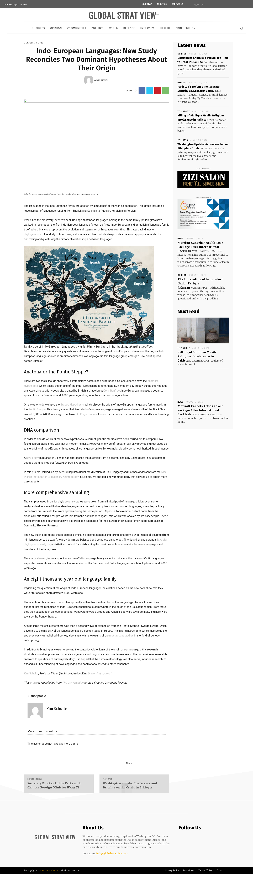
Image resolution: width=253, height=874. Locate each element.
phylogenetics (32, 234)
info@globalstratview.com (112, 853)
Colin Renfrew (111, 390)
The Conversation (72, 682)
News (180, 239)
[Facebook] (142, 90)
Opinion (182, 54)
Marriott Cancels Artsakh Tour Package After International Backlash (200, 247)
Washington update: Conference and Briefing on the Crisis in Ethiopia (130, 785)
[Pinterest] (157, 90)
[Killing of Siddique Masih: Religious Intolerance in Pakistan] (203, 330)
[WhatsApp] (165, 90)
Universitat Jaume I (99, 673)
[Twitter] (149, 90)
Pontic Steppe (37, 409)
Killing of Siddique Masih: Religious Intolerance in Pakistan (197, 356)
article (33, 682)
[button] (241, 28)
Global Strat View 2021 (49, 870)
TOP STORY (183, 111)
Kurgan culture (88, 414)
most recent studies (121, 635)
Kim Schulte (31, 673)
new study (32, 458)
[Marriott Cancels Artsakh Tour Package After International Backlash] (203, 384)
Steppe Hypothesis (72, 404)
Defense (182, 83)
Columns (182, 140)
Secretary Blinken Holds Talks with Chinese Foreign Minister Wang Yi (54, 785)
